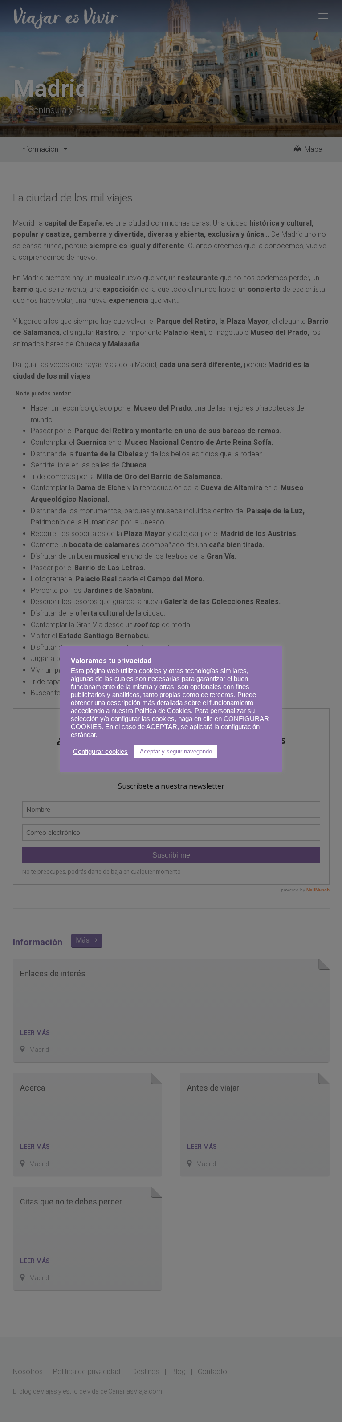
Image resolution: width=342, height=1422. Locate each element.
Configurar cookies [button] (100, 751)
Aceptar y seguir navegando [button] (176, 751)
